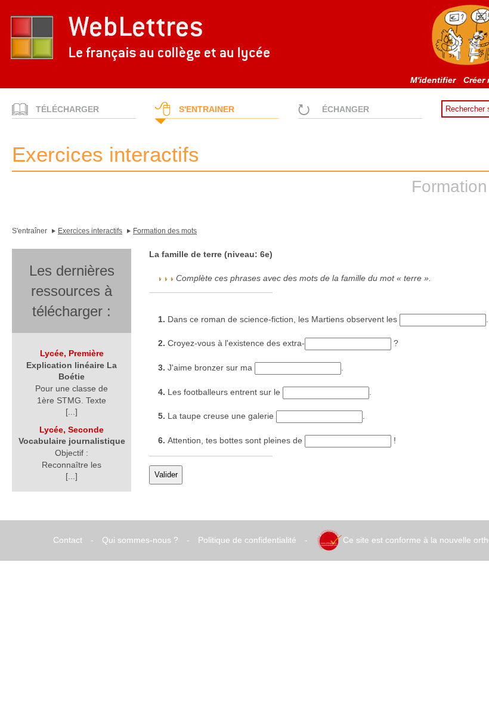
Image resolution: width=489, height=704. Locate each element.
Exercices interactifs (90, 231)
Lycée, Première (72, 353)
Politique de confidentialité (247, 540)
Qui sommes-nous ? (140, 540)
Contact (67, 540)
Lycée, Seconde (71, 429)
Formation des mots (165, 231)
